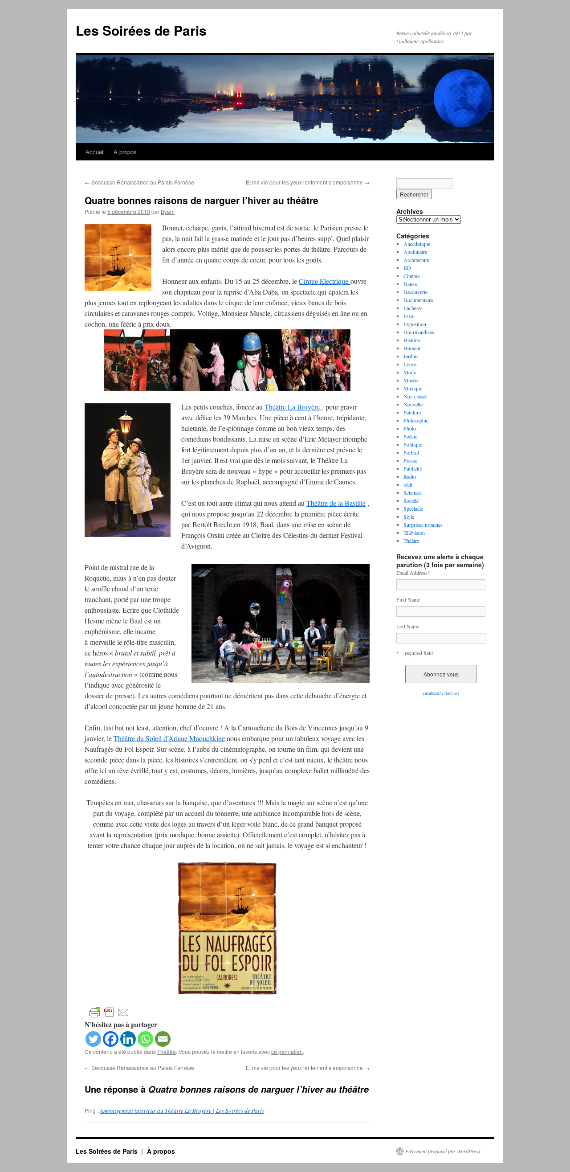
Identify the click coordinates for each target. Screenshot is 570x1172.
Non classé (415, 396)
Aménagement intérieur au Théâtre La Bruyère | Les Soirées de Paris (182, 1110)
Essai (409, 316)
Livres (410, 364)
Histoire (411, 340)
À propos (125, 152)
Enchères (413, 307)
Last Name (407, 626)
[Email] (163, 1039)
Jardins (411, 356)
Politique (412, 444)
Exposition (414, 324)
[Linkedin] (128, 1039)
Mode (409, 372)
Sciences (412, 492)
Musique (412, 388)
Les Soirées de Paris (141, 30)
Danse (410, 283)
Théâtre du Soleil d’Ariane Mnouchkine (169, 738)
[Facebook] (110, 1039)
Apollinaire (415, 251)
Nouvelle (413, 404)
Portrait (411, 452)
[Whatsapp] (145, 1039)
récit (407, 484)
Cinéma (411, 275)
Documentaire (418, 299)
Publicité (412, 468)
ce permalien (287, 1051)
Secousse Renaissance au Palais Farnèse (139, 182)
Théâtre (166, 1051)
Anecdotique (416, 243)
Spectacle (413, 508)
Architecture (416, 259)
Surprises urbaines (423, 524)
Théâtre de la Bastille (336, 503)
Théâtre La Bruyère (293, 406)
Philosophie (415, 420)
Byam (168, 211)
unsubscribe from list (441, 693)
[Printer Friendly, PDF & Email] (109, 1011)
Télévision (414, 532)
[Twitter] (93, 1039)
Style (408, 516)
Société (411, 500)
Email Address (413, 572)
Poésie (410, 436)
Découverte (415, 291)
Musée (410, 380)
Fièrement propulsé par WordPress (442, 1151)
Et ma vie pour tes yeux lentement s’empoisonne (308, 182)
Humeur (412, 348)
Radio (409, 476)
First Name (408, 599)
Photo (409, 428)
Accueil (95, 152)
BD (407, 267)
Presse (410, 460)
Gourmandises (418, 332)
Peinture (412, 412)
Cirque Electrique (324, 281)
